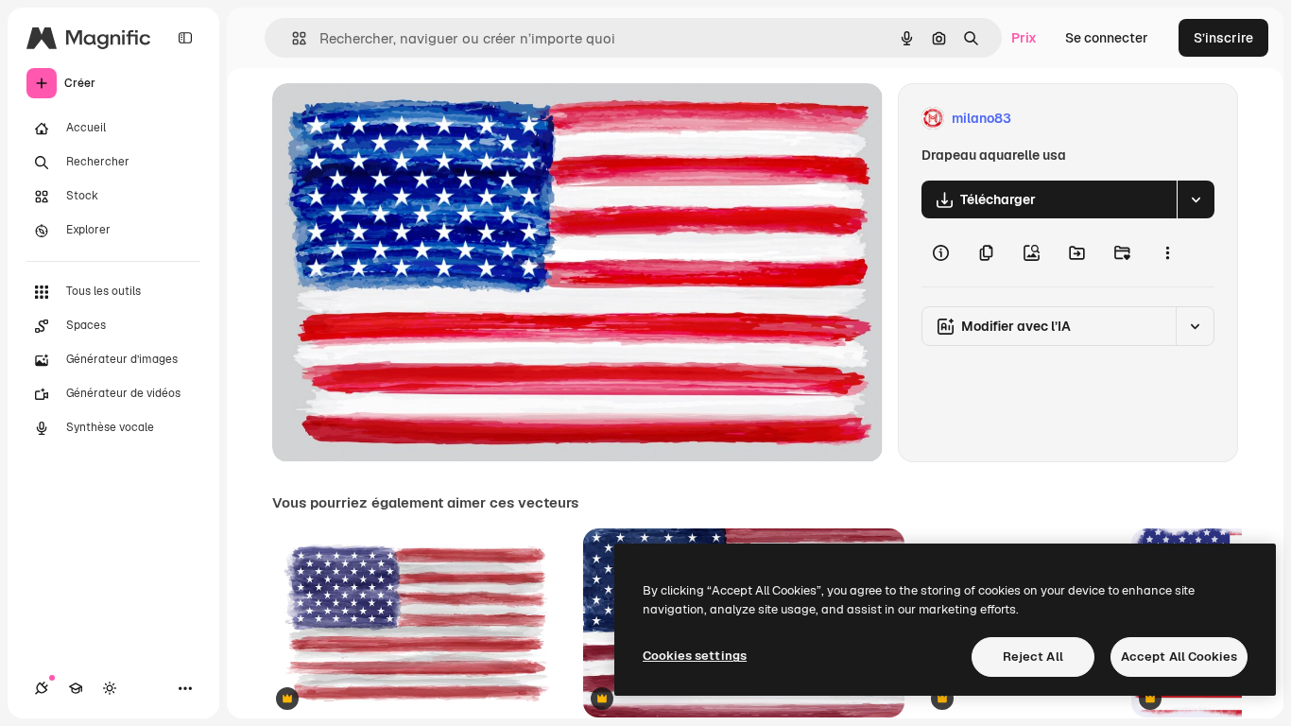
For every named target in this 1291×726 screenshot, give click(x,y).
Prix (1024, 37)
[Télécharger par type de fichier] (1195, 199)
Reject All (1033, 656)
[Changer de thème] (110, 688)
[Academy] (75, 688)
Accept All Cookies (1179, 656)
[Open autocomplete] (292, 38)
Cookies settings (695, 656)
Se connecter (1106, 37)
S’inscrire (1223, 37)
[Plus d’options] (1167, 252)
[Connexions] (41, 688)
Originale (397, 119)
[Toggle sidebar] (185, 38)
